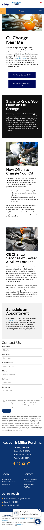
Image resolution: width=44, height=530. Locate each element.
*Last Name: (6, 355)
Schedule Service (29, 482)
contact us (12, 320)
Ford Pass (27, 487)
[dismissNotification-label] (39, 509)
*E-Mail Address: (7, 363)
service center (21, 58)
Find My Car (6, 484)
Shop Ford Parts (29, 484)
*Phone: (4, 371)
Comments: (6, 387)
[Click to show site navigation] (40, 11)
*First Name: (6, 346)
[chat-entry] (38, 522)
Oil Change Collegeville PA (22, 75)
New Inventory (6, 479)
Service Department (30, 479)
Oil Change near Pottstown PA (22, 84)
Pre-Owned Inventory (8, 482)
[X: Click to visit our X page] (19, 463)
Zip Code (5, 379)
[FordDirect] (7, 516)
